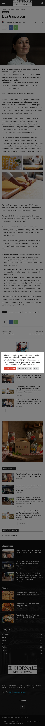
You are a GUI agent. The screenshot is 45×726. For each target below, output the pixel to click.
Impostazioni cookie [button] (24, 368)
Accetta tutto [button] (10, 368)
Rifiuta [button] (36, 368)
